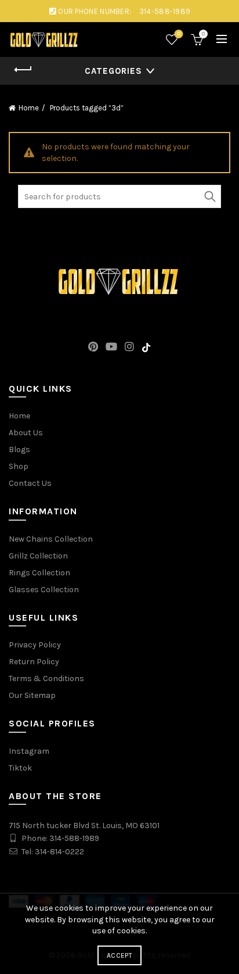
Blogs (19, 449)
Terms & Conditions (46, 678)
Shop (18, 466)
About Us (26, 433)
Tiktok (20, 768)
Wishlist (179, 34)
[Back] (23, 69)
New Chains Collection (51, 539)
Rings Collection (39, 573)
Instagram (29, 751)
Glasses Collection (44, 590)
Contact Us (30, 483)
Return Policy (34, 662)
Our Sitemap (32, 695)
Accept (119, 955)
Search (209, 196)
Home (29, 107)
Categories (113, 71)
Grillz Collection (38, 556)
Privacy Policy (35, 645)
